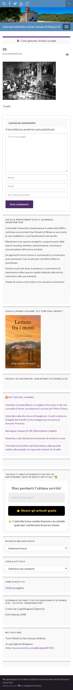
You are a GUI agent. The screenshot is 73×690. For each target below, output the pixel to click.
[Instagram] (27, 2)
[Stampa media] (67, 54)
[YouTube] (21, 2)
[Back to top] (65, 682)
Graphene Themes (32, 685)
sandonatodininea (13, 53)
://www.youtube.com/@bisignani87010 (32, 647)
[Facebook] (9, 2)
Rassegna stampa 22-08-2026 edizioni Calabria (31, 430)
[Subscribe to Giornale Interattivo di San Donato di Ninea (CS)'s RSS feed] (4, 2)
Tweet (6, 106)
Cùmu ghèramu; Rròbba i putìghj (38, 40)
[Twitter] (15, 2)
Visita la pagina (14, 587)
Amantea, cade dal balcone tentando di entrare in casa (35, 438)
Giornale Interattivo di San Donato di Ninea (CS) (31, 26)
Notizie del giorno (21, 397)
